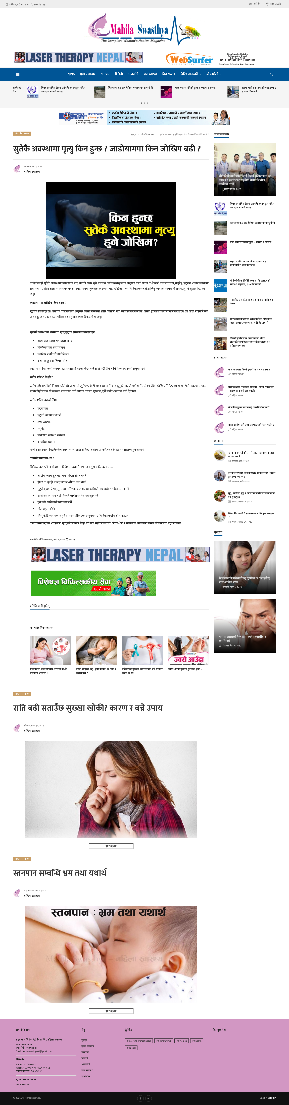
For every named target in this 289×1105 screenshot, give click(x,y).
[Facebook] (140, 1098)
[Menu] (18, 74)
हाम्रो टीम (257, 4)
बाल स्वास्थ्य (150, 74)
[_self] (144, 118)
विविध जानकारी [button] (189, 74)
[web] (211, 59)
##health (197, 1041)
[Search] (271, 74)
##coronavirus (163, 1041)
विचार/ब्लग (168, 74)
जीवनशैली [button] (213, 74)
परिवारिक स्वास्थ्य (148, 134)
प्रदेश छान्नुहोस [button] (276, 4)
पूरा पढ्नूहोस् (111, 846)
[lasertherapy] (77, 57)
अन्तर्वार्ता (133, 74)
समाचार (105, 74)
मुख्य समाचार (87, 74)
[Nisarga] (119, 583)
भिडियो (119, 74)
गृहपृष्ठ (71, 74)
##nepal (131, 1048)
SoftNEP (272, 1098)
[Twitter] (148, 1098)
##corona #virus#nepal (139, 1041)
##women (181, 1041)
